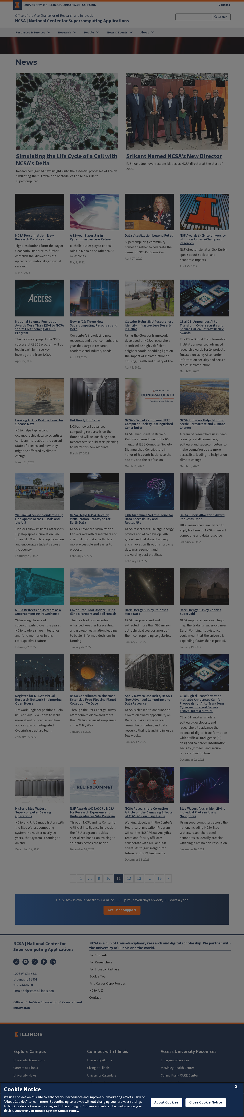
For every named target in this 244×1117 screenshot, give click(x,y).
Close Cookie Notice (205, 1102)
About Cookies (166, 1102)
